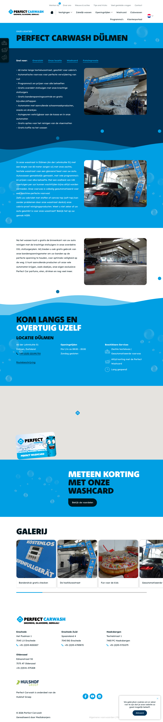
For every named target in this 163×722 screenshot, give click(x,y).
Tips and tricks (100, 5)
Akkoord (140, 713)
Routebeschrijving (25, 362)
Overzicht (37, 60)
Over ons (67, 5)
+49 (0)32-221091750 (30, 353)
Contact (138, 5)
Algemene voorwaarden (102, 717)
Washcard (121, 12)
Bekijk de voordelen (82, 502)
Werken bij (54, 4)
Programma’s (116, 19)
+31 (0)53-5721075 (119, 645)
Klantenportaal (134, 19)
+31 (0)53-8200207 (28, 645)
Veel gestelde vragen (121, 5)
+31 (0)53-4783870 (74, 645)
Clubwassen (136, 12)
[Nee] (157, 698)
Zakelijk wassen (84, 12)
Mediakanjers (43, 717)
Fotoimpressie (90, 60)
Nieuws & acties (82, 5)
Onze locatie (55, 60)
